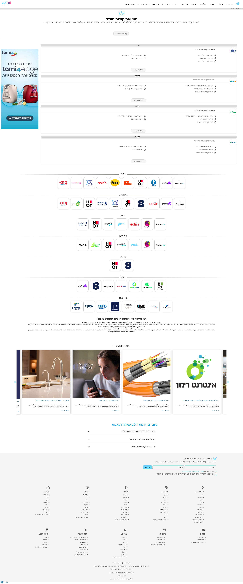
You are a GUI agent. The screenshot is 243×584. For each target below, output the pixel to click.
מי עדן (123, 537)
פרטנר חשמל (82, 547)
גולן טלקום (163, 512)
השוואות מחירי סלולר (121, 519)
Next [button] (15, 382)
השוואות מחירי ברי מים (118, 557)
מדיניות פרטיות (187, 471)
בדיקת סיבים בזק (143, 4)
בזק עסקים (201, 537)
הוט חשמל (83, 544)
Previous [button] (228, 382)
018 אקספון (163, 509)
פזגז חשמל (83, 549)
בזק (165, 495)
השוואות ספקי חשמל (80, 554)
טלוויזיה (200, 505)
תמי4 (123, 539)
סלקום (164, 497)
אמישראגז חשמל (81, 552)
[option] (195, 382)
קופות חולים (198, 517)
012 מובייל (124, 507)
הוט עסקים (201, 539)
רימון (165, 517)
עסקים (200, 507)
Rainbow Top (121, 544)
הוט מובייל (124, 509)
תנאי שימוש (126, 563)
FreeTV (85, 514)
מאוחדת (44, 544)
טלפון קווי (199, 509)
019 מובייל (124, 514)
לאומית (45, 542)
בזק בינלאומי (162, 502)
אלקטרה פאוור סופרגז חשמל (78, 537)
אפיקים (123, 554)
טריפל (200, 502)
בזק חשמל (83, 542)
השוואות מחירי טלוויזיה (41, 514)
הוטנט (164, 505)
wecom (125, 512)
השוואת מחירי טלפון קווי (158, 544)
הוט (165, 500)
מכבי (45, 537)
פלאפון (125, 495)
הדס (124, 542)
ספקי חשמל (199, 514)
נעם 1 (123, 552)
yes (87, 500)
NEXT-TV (85, 495)
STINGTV (45, 502)
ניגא (124, 547)
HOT (86, 497)
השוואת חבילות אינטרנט (159, 519)
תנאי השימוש (199, 471)
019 (165, 514)
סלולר (200, 500)
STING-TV (84, 502)
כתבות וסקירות (130, 4)
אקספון (125, 497)
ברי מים (200, 512)
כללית (45, 539)
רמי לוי (125, 500)
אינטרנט (200, 497)
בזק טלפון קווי (161, 537)
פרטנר (164, 507)
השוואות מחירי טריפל (82, 517)
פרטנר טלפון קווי (160, 542)
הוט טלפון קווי (161, 539)
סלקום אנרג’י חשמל (80, 539)
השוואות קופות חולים (41, 547)
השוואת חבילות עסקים (197, 542)
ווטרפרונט (122, 549)
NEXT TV (45, 495)
